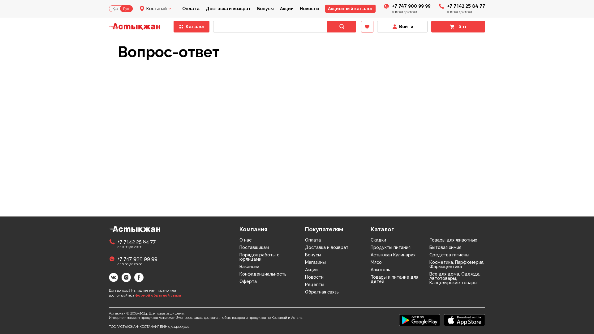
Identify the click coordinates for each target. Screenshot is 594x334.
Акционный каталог (350, 8)
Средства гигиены (449, 255)
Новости (309, 8)
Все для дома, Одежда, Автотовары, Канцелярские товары (454, 278)
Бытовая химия (445, 247)
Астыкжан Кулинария (393, 255)
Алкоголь (380, 270)
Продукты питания (391, 247)
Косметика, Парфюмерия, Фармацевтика (456, 264)
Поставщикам (254, 247)
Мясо (376, 262)
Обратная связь (322, 292)
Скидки (378, 240)
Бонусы (265, 8)
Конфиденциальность (262, 274)
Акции (287, 8)
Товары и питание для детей (394, 279)
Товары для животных (453, 240)
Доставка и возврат (228, 8)
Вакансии (249, 266)
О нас (245, 240)
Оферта (248, 281)
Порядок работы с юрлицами (259, 257)
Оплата (191, 8)
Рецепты (314, 284)
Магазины (315, 262)
